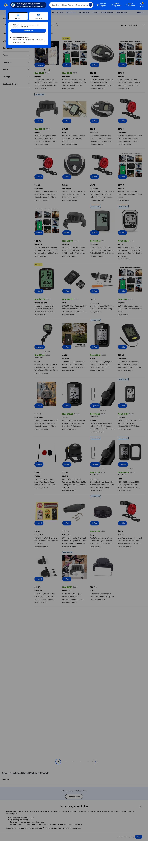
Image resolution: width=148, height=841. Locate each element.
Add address (28, 31)
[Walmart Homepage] (6, 5)
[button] (116, 5)
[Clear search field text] (85, 5)
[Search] (90, 5)
